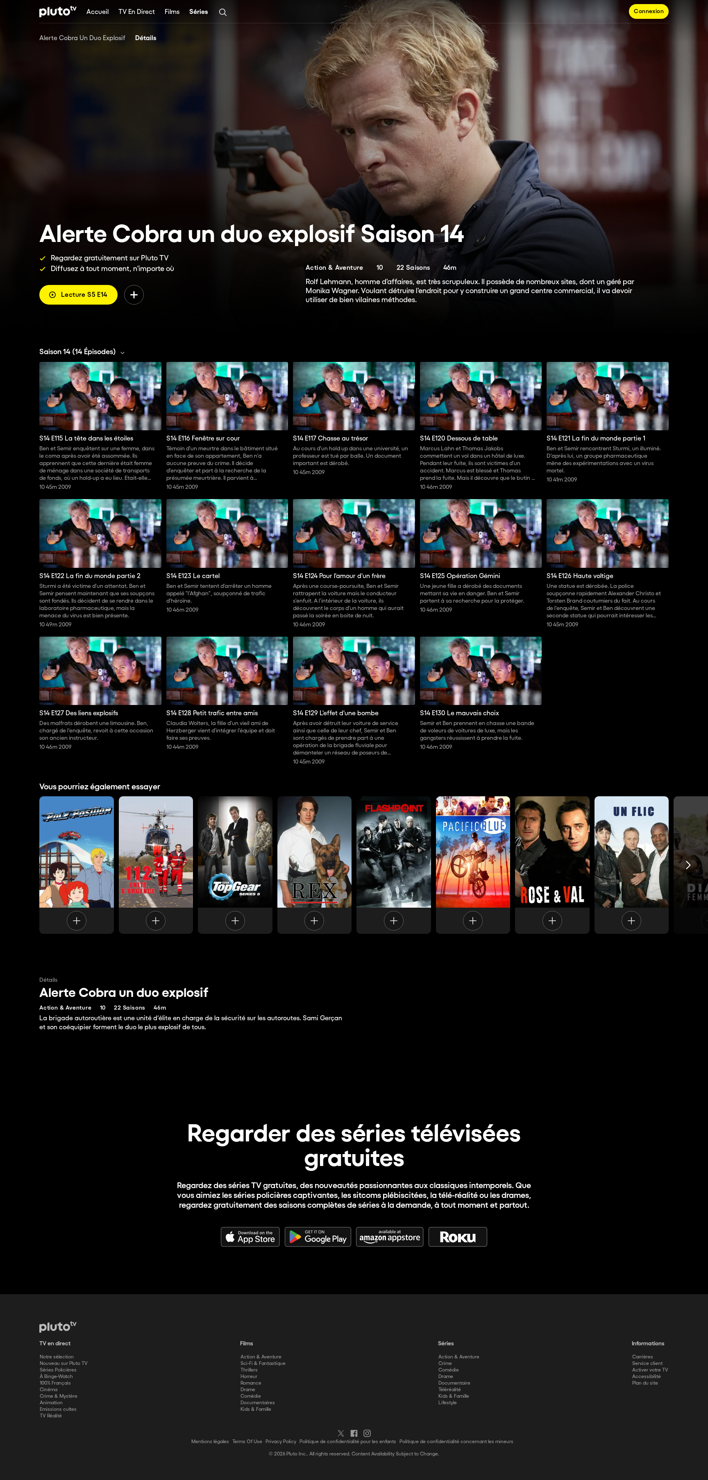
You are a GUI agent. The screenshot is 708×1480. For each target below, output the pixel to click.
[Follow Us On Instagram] (367, 1433)
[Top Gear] (235, 865)
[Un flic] (632, 865)
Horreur (249, 1376)
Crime (445, 1363)
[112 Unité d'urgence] (156, 865)
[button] (84, 352)
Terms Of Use (247, 1441)
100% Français (55, 1383)
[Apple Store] (250, 1237)
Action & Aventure (261, 1357)
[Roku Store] (458, 1237)
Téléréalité (449, 1389)
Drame (248, 1389)
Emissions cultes (58, 1409)
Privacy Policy (281, 1441)
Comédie (251, 1396)
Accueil (97, 12)
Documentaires (258, 1402)
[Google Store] (318, 1237)
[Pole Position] (76, 865)
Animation (51, 1402)
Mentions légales (210, 1441)
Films (172, 12)
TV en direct (136, 12)
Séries (198, 12)
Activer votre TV (650, 1370)
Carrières (642, 1357)
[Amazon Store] (390, 1237)
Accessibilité (646, 1376)
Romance (251, 1383)
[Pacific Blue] (473, 865)
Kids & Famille (256, 1409)
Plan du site (645, 1383)
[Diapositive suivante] (688, 865)
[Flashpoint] (393, 865)
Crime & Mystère (58, 1396)
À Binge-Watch (56, 1376)
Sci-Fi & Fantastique (263, 1363)
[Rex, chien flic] (314, 865)
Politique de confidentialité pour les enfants (348, 1441)
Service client (647, 1363)
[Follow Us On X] (341, 1433)
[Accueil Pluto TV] (58, 11)
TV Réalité (51, 1416)
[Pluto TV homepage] (58, 1327)
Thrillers (249, 1370)
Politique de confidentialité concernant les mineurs (456, 1441)
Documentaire (454, 1383)
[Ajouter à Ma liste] (134, 295)
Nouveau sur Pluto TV (64, 1363)
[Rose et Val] (552, 865)
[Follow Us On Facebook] (354, 1433)
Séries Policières (58, 1370)
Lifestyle (447, 1402)
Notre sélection (57, 1357)
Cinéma (48, 1389)
